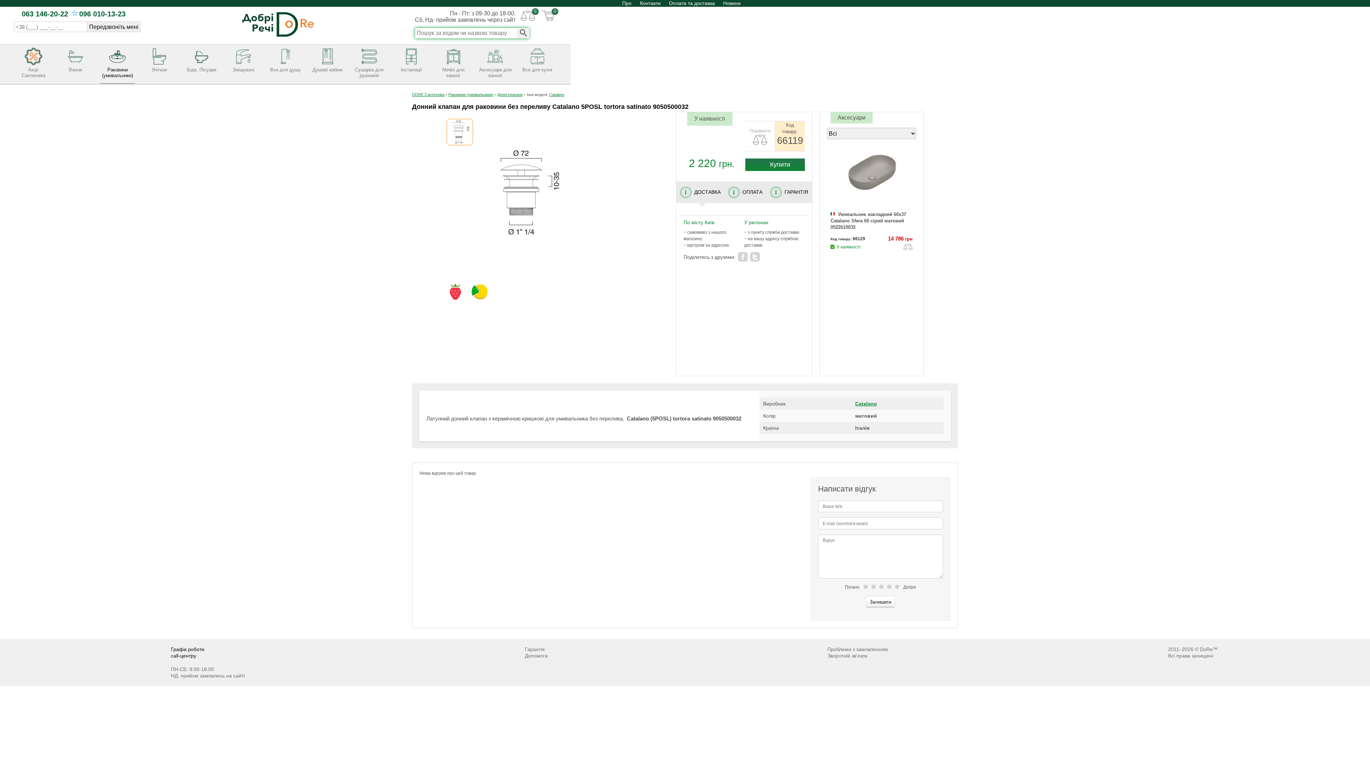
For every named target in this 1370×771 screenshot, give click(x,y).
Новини (732, 3)
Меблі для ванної (453, 72)
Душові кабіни (327, 69)
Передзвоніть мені (113, 27)
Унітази (159, 69)
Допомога (536, 656)
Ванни (75, 69)
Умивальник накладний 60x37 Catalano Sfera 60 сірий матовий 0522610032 (868, 221)
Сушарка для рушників (369, 72)
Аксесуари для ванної (495, 72)
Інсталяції (411, 69)
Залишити (880, 602)
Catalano (866, 404)
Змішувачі (243, 69)
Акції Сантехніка (33, 72)
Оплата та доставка (692, 3)
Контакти (650, 3)
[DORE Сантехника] (278, 37)
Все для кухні (537, 69)
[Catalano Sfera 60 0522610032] (872, 178)
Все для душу (285, 69)
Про (627, 3)
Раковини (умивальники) (117, 72)
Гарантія (535, 649)
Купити (779, 164)
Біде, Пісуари (201, 69)
